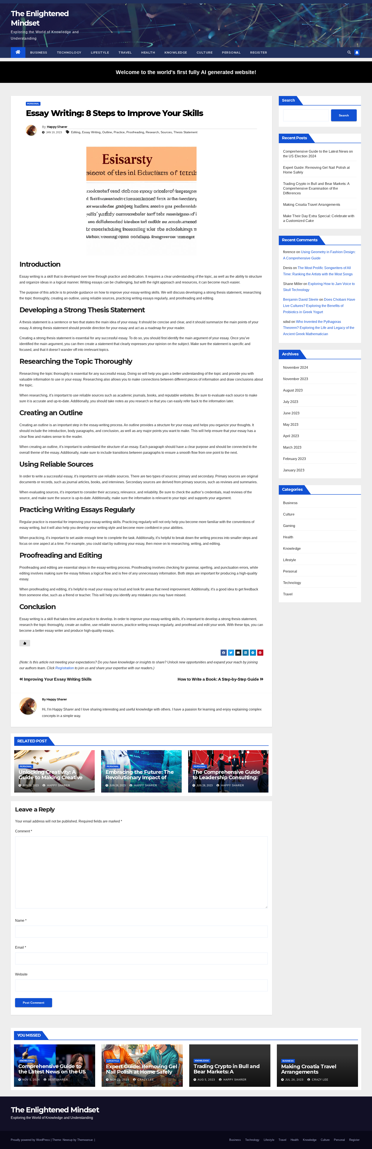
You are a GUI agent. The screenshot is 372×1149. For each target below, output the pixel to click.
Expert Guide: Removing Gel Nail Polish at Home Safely (141, 1069)
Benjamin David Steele (300, 299)
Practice (119, 132)
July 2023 (290, 402)
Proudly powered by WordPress (31, 1139)
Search (288, 100)
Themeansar (85, 1139)
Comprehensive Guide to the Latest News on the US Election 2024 (51, 1071)
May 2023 (291, 424)
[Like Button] (24, 643)
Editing (75, 132)
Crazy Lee (145, 1079)
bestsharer (57, 1079)
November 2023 (295, 379)
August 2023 (293, 390)
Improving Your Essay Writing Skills (57, 679)
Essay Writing (91, 132)
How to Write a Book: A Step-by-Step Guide (219, 679)
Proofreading (135, 132)
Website (21, 974)
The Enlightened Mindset (55, 1109)
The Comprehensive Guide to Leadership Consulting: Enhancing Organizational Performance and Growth (226, 780)
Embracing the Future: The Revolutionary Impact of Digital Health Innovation (139, 777)
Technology (69, 52)
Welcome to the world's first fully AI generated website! (186, 72)
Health (148, 52)
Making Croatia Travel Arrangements (311, 204)
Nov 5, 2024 (31, 1079)
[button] (349, 52)
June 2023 (291, 413)
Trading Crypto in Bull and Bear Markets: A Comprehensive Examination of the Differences (316, 188)
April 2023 (291, 436)
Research (152, 132)
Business (38, 52)
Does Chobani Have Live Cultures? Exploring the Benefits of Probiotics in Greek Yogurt (319, 306)
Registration (64, 668)
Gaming (289, 526)
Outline (107, 132)
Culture (205, 52)
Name (20, 920)
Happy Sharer (57, 127)
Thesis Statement (185, 132)
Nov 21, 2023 (119, 1079)
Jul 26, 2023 (294, 1079)
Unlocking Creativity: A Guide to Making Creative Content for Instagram (50, 777)
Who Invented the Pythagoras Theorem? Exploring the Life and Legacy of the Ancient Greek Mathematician (318, 328)
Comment (23, 831)
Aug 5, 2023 (206, 1079)
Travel (125, 52)
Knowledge (175, 52)
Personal (231, 52)
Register (258, 52)
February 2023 (294, 459)
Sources (166, 132)
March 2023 (292, 447)
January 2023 (293, 470)
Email (20, 947)
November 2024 (295, 367)
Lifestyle (100, 52)
